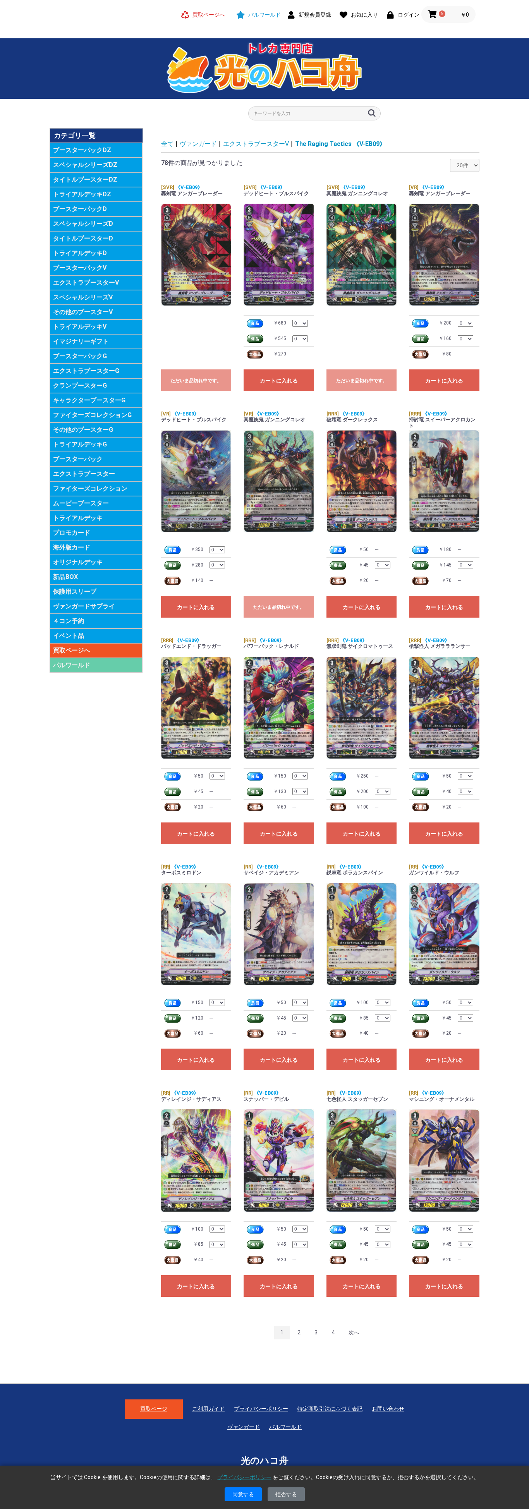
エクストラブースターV (256, 144)
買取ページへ (71, 650)
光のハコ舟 (265, 1460)
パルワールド (71, 665)
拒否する (286, 1494)
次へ (354, 1332)
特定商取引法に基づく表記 (329, 1409)
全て (167, 144)
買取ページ (153, 1409)
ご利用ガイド (208, 1409)
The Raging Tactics (340, 144)
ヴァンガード (198, 144)
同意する (243, 1494)
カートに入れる (279, 381)
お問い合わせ (388, 1409)
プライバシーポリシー (261, 1409)
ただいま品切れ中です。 (196, 380)
